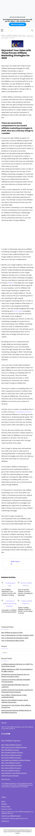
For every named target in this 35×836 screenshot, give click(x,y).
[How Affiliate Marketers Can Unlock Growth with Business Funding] (9, 583)
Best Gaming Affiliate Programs (11, 765)
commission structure (23, 412)
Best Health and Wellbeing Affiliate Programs (15, 760)
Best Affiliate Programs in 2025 (12, 633)
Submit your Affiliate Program (11, 816)
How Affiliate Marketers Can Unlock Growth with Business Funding (9, 592)
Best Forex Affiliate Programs (10, 770)
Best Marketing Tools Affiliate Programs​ (14, 773)
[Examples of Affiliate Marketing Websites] (9, 601)
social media (17, 311)
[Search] (32, 30)
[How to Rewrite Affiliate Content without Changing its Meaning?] (25, 583)
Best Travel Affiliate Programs (11, 763)
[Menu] (2, 30)
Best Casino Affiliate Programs (11, 768)
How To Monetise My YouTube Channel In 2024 (17, 635)
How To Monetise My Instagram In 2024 (14, 638)
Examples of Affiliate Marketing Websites (9, 611)
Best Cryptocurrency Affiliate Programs (14, 747)
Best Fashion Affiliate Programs (11, 755)
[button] (1, 734)
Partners (4, 804)
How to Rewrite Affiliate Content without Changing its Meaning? (25, 592)
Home (3, 35)
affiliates (10, 283)
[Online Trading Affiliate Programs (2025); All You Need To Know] (25, 601)
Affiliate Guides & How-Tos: (16, 35)
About (3, 801)
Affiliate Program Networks (10, 776)
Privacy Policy (5, 806)
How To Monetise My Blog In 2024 (12, 641)
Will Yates (15, 561)
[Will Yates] (6, 562)
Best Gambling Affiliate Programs (12, 752)
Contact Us (5, 821)
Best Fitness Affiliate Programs (11, 758)
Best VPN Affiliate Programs (10, 750)
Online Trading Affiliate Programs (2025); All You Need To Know (25, 610)
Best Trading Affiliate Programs (11, 745)
